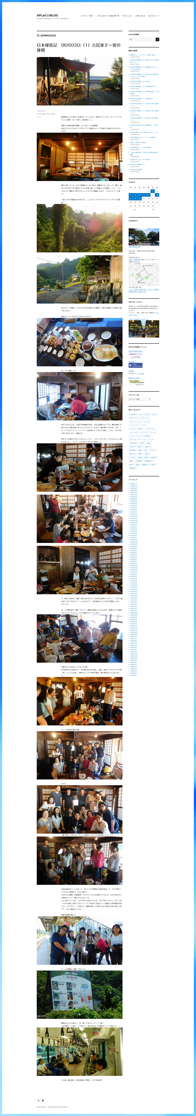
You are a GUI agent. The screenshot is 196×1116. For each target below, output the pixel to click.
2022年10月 (134, 570)
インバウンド (134, 425)
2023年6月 (133, 553)
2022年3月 (133, 585)
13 (139, 198)
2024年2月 (133, 535)
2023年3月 (133, 559)
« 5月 (134, 210)
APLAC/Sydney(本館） (136, 351)
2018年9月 (133, 660)
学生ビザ (132, 454)
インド (147, 421)
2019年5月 (133, 643)
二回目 (132, 446)
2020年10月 (134, 613)
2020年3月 (133, 621)
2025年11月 (133, 495)
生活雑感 (139, 461)
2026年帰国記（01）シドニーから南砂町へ (143, 137)
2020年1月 (133, 626)
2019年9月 (133, 634)
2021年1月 (133, 611)
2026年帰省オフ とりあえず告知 (141, 147)
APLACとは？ (127, 16)
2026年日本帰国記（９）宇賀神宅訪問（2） (143, 86)
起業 (153, 464)
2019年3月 (133, 647)
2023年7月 (133, 550)
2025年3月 (133, 510)
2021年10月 (133, 596)
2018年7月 (133, 664)
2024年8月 (133, 525)
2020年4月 (133, 619)
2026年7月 (133, 484)
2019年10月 (134, 632)
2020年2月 (133, 624)
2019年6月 (133, 641)
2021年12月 (133, 591)
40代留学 (133, 414)
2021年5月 (133, 604)
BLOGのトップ (153, 16)
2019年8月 (133, 636)
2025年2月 (133, 512)
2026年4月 (133, 488)
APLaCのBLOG (47, 15)
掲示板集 (131, 371)
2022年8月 (133, 574)
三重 (142, 443)
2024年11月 (133, 518)
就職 (140, 454)
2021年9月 (133, 598)
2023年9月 (133, 546)
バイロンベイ (134, 436)
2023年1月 (133, 563)
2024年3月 (133, 533)
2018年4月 (133, 671)
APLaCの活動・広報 (43, 114)
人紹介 (140, 446)
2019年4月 (133, 645)
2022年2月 (133, 587)
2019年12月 (134, 628)
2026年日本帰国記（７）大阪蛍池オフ (142, 99)
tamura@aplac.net (135, 247)
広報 (147, 454)
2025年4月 (133, 507)
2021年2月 (133, 608)
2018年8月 (133, 662)
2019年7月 (133, 639)
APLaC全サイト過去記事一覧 (108, 16)
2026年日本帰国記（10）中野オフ (140, 81)
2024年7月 (133, 527)
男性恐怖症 (149, 461)
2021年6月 (133, 602)
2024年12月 (134, 516)
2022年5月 (133, 581)
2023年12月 (134, 540)
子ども (152, 450)
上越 (148, 443)
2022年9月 (133, 572)
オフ (143, 425)
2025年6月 (133, 503)
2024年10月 (134, 520)
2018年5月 (133, 669)
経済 (131, 464)
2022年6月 (133, 578)
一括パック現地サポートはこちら (139, 319)
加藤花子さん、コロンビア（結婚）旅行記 (142, 55)
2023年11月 (133, 542)
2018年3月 (133, 673)
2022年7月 (133, 576)
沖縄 (131, 461)
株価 (147, 457)
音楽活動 (132, 468)
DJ (140, 414)
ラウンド (141, 439)
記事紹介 (145, 464)
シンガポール (150, 429)
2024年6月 (133, 529)
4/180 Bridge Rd (134, 259)
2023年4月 (133, 557)
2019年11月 (133, 630)
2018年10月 (133, 658)
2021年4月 (133, 606)
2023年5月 (133, 555)
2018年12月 (133, 654)
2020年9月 (133, 615)
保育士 (148, 446)
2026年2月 (133, 492)
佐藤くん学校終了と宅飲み (138, 142)
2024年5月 (133, 531)
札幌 (140, 457)
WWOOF (133, 418)
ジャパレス (133, 432)
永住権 (154, 457)
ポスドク (132, 439)
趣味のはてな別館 (134, 378)
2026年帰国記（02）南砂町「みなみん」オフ (144, 132)
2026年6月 (133, 486)
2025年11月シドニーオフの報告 (139, 159)
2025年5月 (133, 505)
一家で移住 (133, 443)
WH (154, 414)
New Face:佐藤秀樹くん (137, 164)
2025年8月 (133, 499)
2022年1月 (133, 589)
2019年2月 (133, 649)
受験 (140, 450)
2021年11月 (133, 593)
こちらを (141, 373)
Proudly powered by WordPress (58, 1107)
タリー (153, 432)
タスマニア (144, 432)
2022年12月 (134, 565)
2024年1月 (133, 538)
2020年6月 (133, 617)
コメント (39, 117)
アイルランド (144, 418)
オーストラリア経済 (136, 429)
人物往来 (52, 114)
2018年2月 (133, 675)
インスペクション (135, 421)
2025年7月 (133, 501)
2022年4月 (133, 583)
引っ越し (132, 457)
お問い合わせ (140, 16)
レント (150, 439)
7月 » (153, 210)
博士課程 (132, 450)
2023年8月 (133, 548)
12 (135, 198)
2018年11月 (133, 656)
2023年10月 (134, 544)
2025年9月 (133, 497)
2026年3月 (133, 490)
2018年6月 (133, 667)
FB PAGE (131, 362)
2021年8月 (133, 600)
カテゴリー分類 (86, 16)
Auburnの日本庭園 (136, 169)
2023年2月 (133, 561)
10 (157, 195)
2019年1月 (133, 652)
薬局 (138, 464)
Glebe (147, 414)
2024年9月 (133, 522)
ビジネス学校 (146, 436)
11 (130, 198)
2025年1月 (133, 514)
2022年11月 (133, 568)
